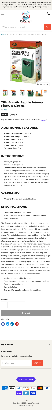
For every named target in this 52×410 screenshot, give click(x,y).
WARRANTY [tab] (10, 193)
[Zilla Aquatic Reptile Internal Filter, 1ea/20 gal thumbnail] (5, 93)
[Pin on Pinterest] (17, 324)
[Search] (47, 27)
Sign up (37, 363)
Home (3, 34)
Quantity (4, 299)
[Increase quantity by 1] (22, 305)
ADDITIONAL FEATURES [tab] (19, 127)
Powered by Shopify (26, 406)
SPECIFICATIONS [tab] (14, 206)
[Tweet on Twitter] (7, 324)
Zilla (5, 110)
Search (26, 400)
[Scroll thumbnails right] (49, 93)
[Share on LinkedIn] (12, 324)
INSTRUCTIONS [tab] (12, 156)
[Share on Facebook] (3, 324)
